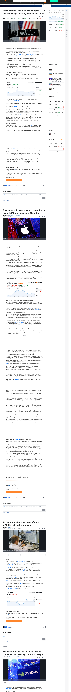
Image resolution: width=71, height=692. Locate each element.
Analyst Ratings (65, 4)
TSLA (14, 148)
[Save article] (39, 16)
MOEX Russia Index (21, 561)
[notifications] (67, 0)
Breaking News (12, 4)
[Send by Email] (20, 185)
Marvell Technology (19, 322)
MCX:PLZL (11, 566)
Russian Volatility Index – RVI (13, 577)
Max (17, 87)
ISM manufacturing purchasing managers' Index (22, 61)
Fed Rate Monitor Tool (17, 100)
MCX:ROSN (8, 567)
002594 (11, 156)
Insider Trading (42, 4)
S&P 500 (19, 54)
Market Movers (52, 96)
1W (9, 87)
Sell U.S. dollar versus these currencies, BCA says (56, 69)
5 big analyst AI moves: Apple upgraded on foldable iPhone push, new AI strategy (57, 79)
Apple (16, 250)
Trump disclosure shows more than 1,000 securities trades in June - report (57, 74)
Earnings (51, 4)
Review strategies (20, 283)
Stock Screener (39, 2)
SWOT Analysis (60, 4)
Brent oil (21, 583)
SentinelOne (17, 439)
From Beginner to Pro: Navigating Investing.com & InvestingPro (56, 133)
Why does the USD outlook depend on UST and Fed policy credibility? (57, 88)
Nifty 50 (50, 21)
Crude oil (21, 581)
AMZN (27, 118)
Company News (47, 4)
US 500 (50, 27)
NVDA (30, 308)
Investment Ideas (55, 4)
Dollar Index (51, 30)
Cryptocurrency (37, 4)
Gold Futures (8, 580)
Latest (3, 4)
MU (31, 125)
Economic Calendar (33, 2)
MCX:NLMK (21, 571)
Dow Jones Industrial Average (13, 55)
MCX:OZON (21, 570)
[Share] (37, 16)
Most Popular (7, 4)
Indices (55, 10)
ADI (7, 363)
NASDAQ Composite (31, 54)
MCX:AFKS (26, 569)
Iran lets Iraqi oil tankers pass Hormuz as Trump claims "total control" (57, 84)
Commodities (18, 4)
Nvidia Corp (8, 688)
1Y (14, 87)
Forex (15, 4)
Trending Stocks (52, 139)
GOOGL (20, 114)
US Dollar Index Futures (12, 588)
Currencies (50, 10)
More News (56, 92)
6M (12, 87)
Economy (33, 4)
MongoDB (17, 379)
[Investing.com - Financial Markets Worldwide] (5, 1)
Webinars (51, 130)
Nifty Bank (50, 24)
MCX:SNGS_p (11, 564)
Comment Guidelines (6, 200)
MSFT (15, 106)
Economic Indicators (28, 4)
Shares (63, 10)
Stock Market (23, 4)
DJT (27, 158)
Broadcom (37, 309)
